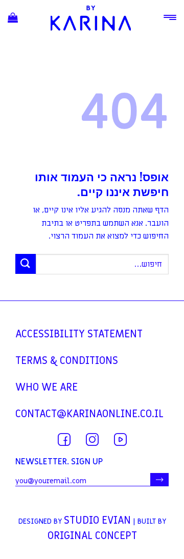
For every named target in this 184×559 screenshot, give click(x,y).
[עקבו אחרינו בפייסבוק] (64, 439)
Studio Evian (97, 520)
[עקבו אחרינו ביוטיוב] (120, 439)
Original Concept (92, 536)
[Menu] (170, 17)
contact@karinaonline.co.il (89, 414)
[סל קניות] (13, 18)
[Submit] (25, 264)
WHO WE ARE (46, 387)
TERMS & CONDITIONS (66, 361)
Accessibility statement (79, 334)
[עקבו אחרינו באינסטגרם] (92, 439)
